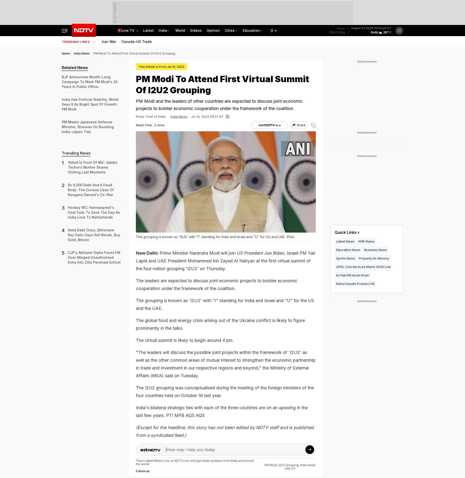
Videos (196, 30)
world (145, 464)
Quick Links (346, 232)
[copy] (313, 125)
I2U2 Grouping (289, 465)
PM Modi (270, 465)
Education (251, 30)
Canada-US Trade (136, 41)
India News (178, 116)
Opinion (213, 30)
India (163, 30)
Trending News (76, 153)
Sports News (345, 258)
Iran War (109, 41)
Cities (229, 30)
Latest (148, 30)
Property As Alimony (374, 258)
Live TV (128, 30)
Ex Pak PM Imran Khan (352, 275)
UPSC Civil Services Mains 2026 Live (363, 267)
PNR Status (366, 241)
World (180, 30)
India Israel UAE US (300, 466)
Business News (375, 250)
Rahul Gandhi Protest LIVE (355, 284)
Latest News (345, 241)
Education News (348, 250)
